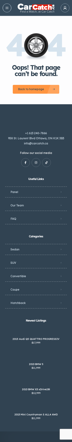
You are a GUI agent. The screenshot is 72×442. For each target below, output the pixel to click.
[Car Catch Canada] (36, 8)
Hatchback (18, 303)
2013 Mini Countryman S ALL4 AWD (36, 414)
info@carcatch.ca (36, 143)
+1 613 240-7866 (36, 133)
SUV (13, 262)
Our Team (17, 205)
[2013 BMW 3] (36, 357)
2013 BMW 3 (36, 364)
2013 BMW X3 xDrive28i (36, 389)
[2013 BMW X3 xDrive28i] (36, 382)
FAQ (13, 218)
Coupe (14, 289)
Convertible (18, 276)
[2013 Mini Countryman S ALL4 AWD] (36, 408)
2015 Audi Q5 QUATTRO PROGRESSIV (36, 339)
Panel (14, 192)
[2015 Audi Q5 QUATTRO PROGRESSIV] (36, 332)
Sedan (14, 249)
